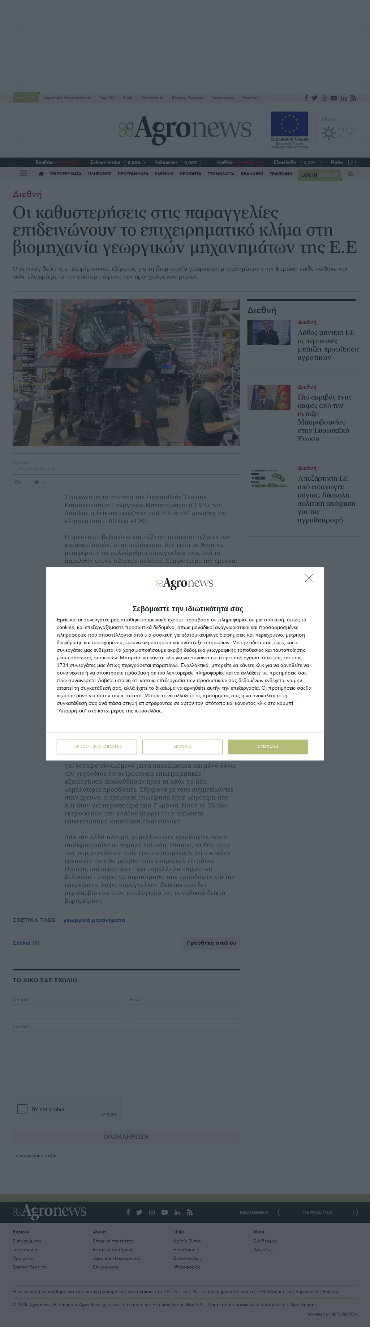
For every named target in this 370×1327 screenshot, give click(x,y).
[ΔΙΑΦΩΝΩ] (311, 580)
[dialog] (185, 664)
